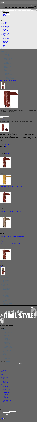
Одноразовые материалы (5, 47)
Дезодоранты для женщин (7, 33)
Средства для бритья (7, 55)
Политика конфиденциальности (8, 332)
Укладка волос (5, 21)
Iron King (4, 17)
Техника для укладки (7, 69)
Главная (1, 80)
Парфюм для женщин (6, 32)
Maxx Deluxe (5, 15)
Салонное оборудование (8, 71)
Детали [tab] (2, 119)
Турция (6, 146)
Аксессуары (3, 40)
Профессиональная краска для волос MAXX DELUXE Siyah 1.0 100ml (10, 243)
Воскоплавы (6, 67)
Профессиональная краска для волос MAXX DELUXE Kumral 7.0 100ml (11, 186)
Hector (4, 14)
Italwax (2, 373)
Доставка (2, 1)
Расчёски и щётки (5, 42)
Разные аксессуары (7, 79)
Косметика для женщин (6, 59)
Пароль (1, 412)
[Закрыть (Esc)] (2, 419)
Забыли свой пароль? (3, 415)
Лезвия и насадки (5, 41)
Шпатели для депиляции (6, 36)
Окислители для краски (6, 31)
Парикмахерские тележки (7, 44)
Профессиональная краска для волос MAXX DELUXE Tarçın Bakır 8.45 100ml (11, 261)
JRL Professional (5, 13)
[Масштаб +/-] (0, 419)
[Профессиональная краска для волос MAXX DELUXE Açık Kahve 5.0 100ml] (3, 270)
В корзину (1, 117)
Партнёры (4, 331)
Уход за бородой (5, 23)
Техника (2, 37)
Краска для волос (8, 153)
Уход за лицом (5, 24)
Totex (3, 16)
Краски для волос (5, 25)
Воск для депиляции (6, 35)
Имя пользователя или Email (4, 411)
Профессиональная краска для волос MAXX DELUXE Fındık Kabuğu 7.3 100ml (12, 236)
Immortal (2, 369)
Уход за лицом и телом (7, 63)
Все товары (3, 51)
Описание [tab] (2, 118)
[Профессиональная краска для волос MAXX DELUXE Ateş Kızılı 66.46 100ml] (3, 88)
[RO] (2, 48)
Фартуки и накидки (6, 45)
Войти (7, 414)
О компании (3, 2)
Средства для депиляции (5, 34)
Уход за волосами (5, 22)
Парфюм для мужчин (6, 26)
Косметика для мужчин (6, 52)
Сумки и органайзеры (6, 43)
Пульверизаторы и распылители (8, 46)
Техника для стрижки (6, 38)
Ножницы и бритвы (7, 75)
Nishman (4, 11)
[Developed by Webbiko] (20, 363)
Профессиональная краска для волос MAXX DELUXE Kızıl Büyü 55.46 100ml (11, 211)
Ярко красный (7, 151)
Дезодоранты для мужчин (7, 27)
